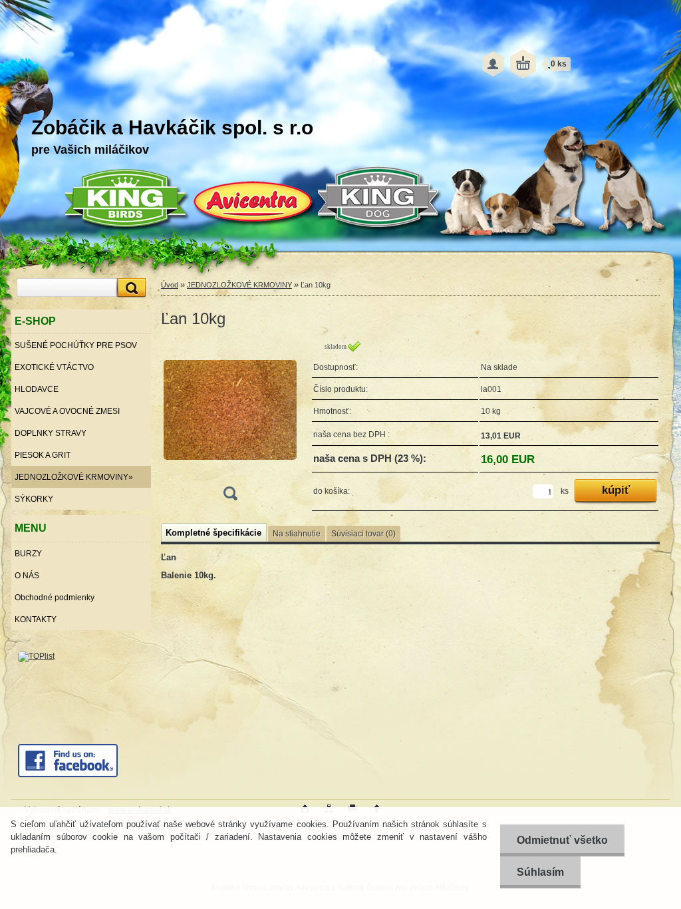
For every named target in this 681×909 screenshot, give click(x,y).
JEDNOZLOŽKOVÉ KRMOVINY (239, 285)
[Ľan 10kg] (230, 425)
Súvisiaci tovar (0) (363, 533)
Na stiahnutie (297, 533)
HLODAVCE (37, 389)
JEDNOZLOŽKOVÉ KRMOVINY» (74, 477)
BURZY (28, 553)
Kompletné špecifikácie (213, 533)
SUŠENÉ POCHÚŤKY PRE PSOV (76, 345)
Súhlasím (540, 872)
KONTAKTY (36, 619)
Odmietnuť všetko (562, 840)
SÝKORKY (34, 499)
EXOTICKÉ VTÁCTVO (54, 367)
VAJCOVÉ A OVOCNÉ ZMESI (67, 411)
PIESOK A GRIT (42, 455)
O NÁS (27, 575)
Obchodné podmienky (54, 597)
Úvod (169, 285)
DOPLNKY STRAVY (50, 433)
